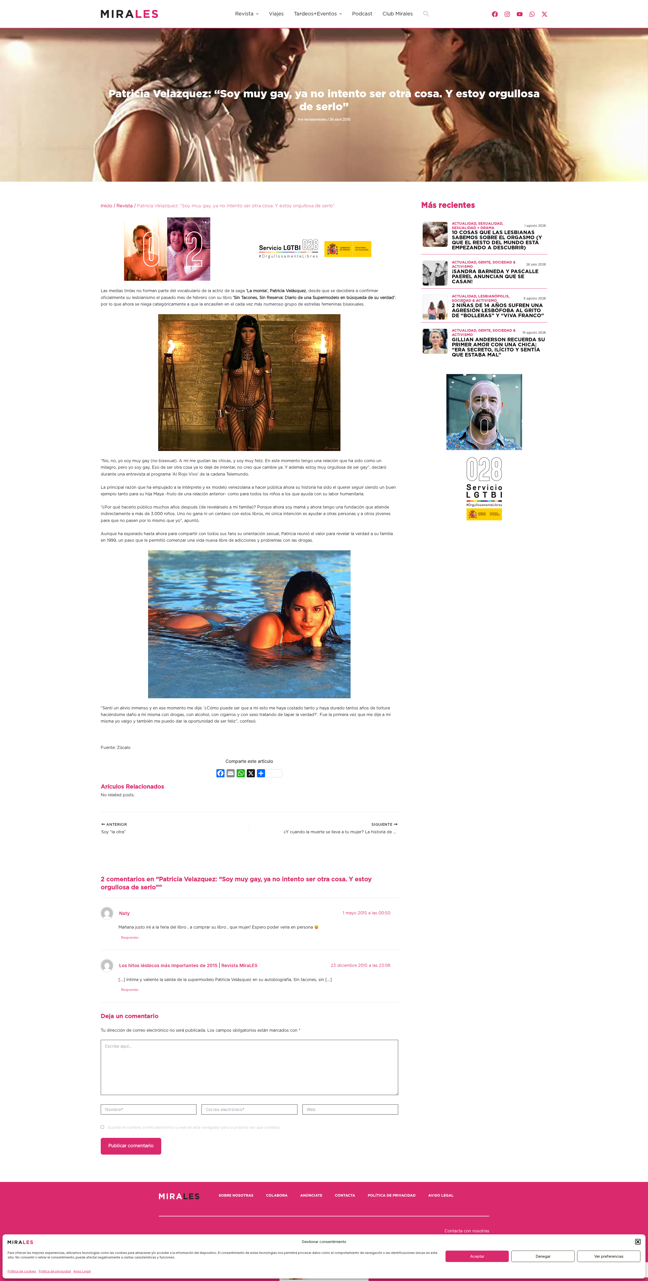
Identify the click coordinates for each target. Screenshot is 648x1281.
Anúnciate (311, 1195)
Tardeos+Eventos (315, 13)
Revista (244, 13)
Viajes (276, 13)
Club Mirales (397, 13)
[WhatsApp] (532, 14)
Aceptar (477, 1256)
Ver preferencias (608, 1256)
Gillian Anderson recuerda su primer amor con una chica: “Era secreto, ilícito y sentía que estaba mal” (498, 347)
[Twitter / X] (544, 14)
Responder (130, 937)
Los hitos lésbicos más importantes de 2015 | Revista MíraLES (188, 965)
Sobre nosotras (236, 1195)
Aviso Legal (82, 1271)
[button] (637, 1241)
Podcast (362, 13)
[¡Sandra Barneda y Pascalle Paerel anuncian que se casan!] (435, 272)
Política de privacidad (55, 1271)
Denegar (543, 1256)
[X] (251, 774)
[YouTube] (520, 14)
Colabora (277, 1195)
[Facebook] (495, 14)
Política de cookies (22, 1271)
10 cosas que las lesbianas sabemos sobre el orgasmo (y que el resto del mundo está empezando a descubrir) (497, 240)
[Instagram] (507, 14)
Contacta (345, 1195)
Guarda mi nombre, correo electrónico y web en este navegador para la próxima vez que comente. (194, 1127)
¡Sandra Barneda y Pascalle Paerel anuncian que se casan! (495, 276)
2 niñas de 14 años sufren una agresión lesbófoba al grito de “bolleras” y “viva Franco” (498, 310)
